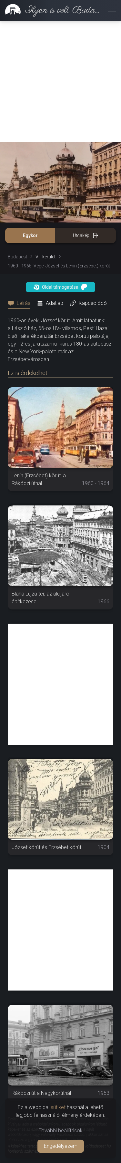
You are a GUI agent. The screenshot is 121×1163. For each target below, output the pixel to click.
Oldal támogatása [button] (60, 287)
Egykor (30, 235)
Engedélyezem (60, 1146)
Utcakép (81, 235)
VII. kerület (45, 256)
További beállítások (61, 1130)
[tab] (21, 303)
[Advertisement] (60, 81)
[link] (51, 10)
